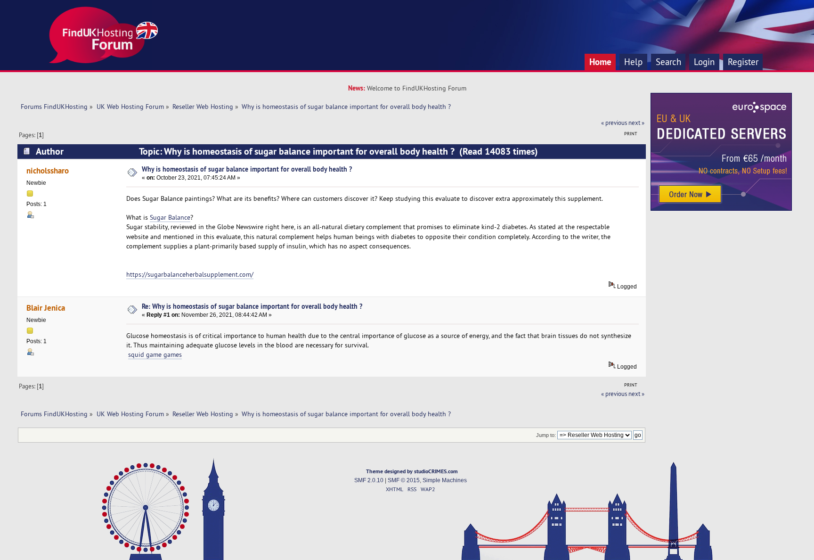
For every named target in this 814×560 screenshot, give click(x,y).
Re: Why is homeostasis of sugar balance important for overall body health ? (252, 306)
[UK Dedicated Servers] (721, 208)
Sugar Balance (170, 217)
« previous (614, 122)
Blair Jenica (45, 307)
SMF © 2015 (404, 480)
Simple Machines (445, 480)
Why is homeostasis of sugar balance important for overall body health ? (247, 169)
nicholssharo (47, 170)
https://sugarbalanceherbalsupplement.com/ (189, 274)
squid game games (155, 354)
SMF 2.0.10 (368, 480)
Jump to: (546, 435)
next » (636, 122)
